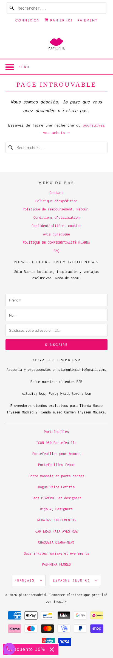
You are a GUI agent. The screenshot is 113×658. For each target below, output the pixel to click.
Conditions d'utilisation (56, 217)
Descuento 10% (26, 649)
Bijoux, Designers (56, 509)
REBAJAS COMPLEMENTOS (56, 520)
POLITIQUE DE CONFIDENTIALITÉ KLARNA (56, 242)
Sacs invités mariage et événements (56, 553)
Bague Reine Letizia (56, 487)
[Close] (52, 649)
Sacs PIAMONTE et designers (56, 498)
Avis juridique (56, 234)
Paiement (87, 20)
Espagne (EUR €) (72, 580)
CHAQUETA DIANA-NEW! (56, 542)
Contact (56, 193)
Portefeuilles (56, 432)
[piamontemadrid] (56, 44)
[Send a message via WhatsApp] (9, 648)
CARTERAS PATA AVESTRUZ (56, 531)
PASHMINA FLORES (56, 564)
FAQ (56, 251)
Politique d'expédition (56, 201)
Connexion (27, 20)
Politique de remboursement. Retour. (56, 209)
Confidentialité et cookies (56, 226)
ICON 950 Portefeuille (56, 443)
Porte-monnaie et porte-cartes (56, 476)
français (26, 580)
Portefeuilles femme (56, 465)
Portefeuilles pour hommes (56, 454)
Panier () (60, 20)
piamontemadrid (32, 595)
